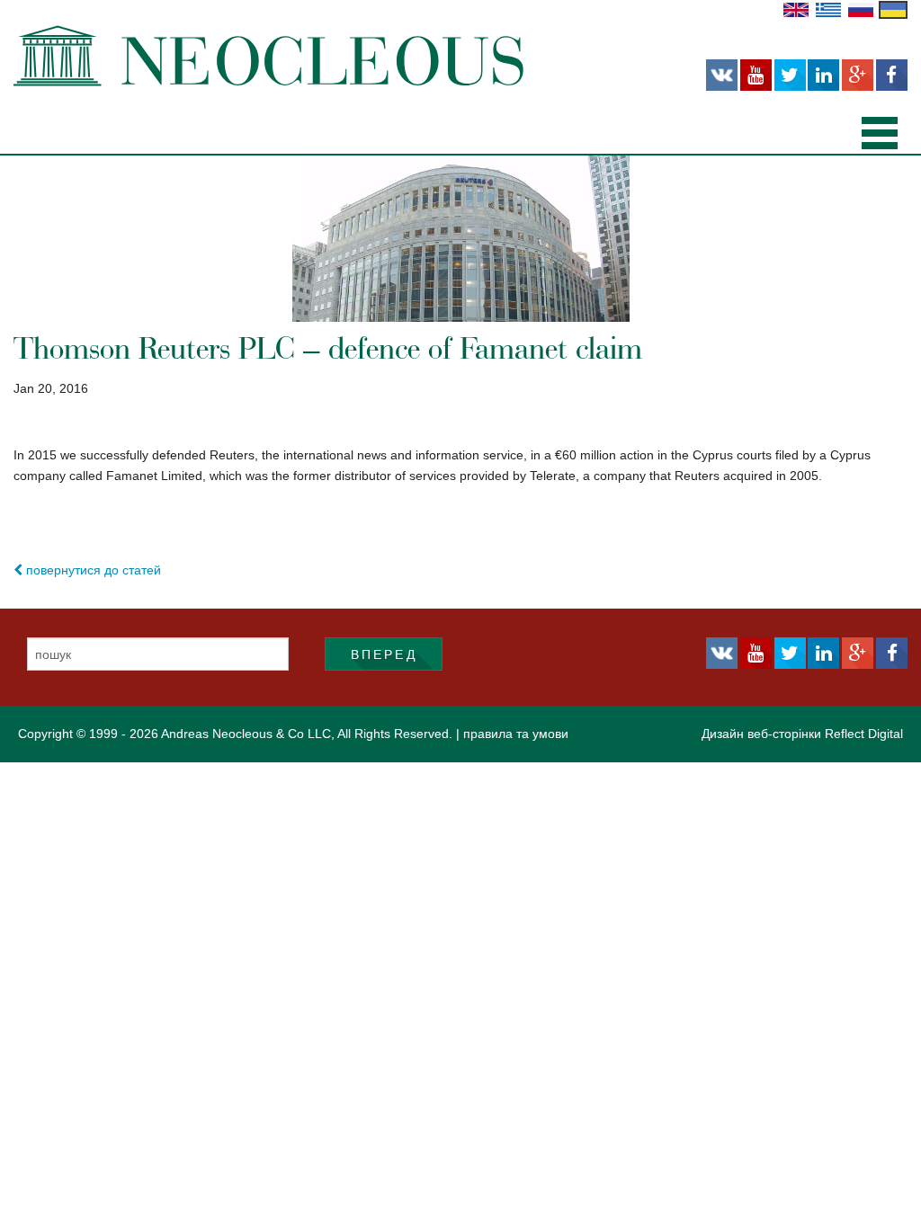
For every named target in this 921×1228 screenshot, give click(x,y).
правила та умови (515, 733)
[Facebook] (892, 75)
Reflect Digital (864, 733)
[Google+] (858, 75)
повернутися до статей (91, 570)
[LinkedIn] (823, 75)
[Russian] (860, 9)
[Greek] (828, 9)
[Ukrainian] (893, 9)
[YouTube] (756, 75)
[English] (796, 9)
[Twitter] (790, 75)
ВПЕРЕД (384, 654)
